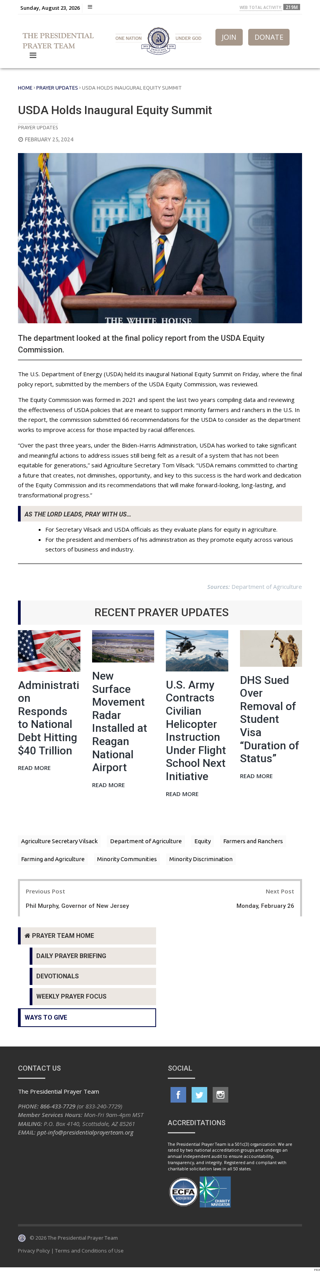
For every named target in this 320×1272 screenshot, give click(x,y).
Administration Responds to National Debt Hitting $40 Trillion (48, 718)
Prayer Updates (57, 87)
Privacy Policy (34, 1250)
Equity (202, 841)
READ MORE (34, 768)
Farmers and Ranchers (253, 841)
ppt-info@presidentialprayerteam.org (85, 1132)
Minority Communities (127, 859)
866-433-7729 (57, 1106)
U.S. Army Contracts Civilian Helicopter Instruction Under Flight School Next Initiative (196, 730)
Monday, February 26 (265, 905)
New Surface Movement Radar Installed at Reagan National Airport (119, 721)
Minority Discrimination (201, 859)
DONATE (268, 37)
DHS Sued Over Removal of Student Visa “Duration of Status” (269, 719)
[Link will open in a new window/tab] (178, 1095)
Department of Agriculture (146, 841)
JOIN (229, 37)
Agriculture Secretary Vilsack (59, 841)
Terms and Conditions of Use (89, 1250)
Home (25, 87)
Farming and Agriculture (53, 859)
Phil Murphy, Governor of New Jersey (77, 905)
